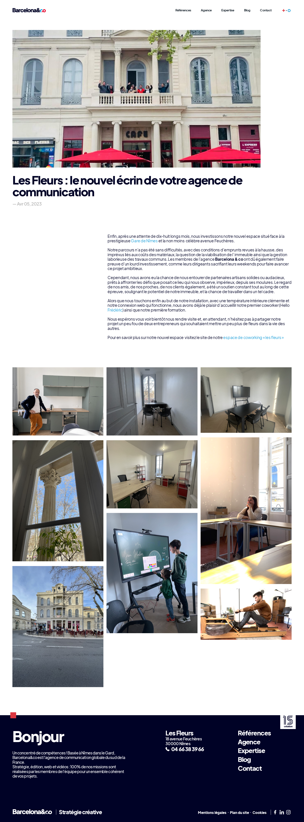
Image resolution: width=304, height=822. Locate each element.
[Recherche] (289, 10)
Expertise (227, 10)
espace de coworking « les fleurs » (253, 337)
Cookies (260, 813)
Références (183, 10)
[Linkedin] (281, 812)
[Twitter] (288, 812)
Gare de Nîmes (144, 240)
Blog (247, 10)
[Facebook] (275, 812)
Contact (266, 10)
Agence (206, 10)
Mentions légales (212, 812)
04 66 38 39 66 (187, 749)
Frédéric (115, 310)
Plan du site (239, 812)
